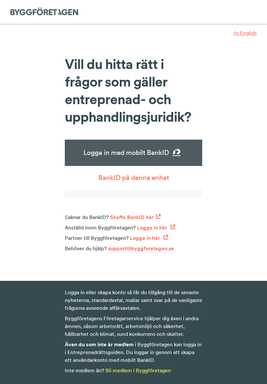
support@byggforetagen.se (141, 248)
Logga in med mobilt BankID (126, 152)
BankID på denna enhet (133, 177)
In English (245, 33)
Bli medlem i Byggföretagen (138, 370)
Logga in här (152, 227)
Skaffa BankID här (132, 217)
